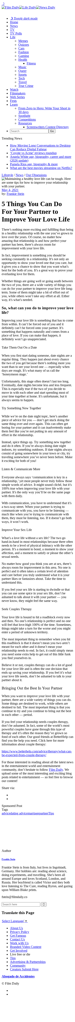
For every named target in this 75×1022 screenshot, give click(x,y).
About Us (16, 928)
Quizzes (23, 44)
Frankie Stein (15, 193)
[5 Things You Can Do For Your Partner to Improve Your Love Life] (30, 850)
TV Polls (16, 33)
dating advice (19, 813)
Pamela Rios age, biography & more (34, 164)
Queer (22, 71)
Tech (21, 78)
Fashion (23, 52)
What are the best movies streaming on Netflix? (41, 168)
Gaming (23, 56)
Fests (13, 101)
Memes (23, 41)
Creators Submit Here (24, 969)
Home (14, 22)
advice (6, 813)
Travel (22, 82)
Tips (51, 813)
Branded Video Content (25, 947)
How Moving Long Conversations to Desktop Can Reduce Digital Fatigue (40, 147)
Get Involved (18, 950)
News (14, 26)
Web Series (17, 97)
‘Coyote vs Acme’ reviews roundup (33, 153)
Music (22, 67)
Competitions (27, 119)
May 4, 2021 (10, 190)
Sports (22, 74)
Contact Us (17, 939)
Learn (14, 104)
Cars (21, 48)
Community (18, 965)
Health (22, 59)
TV (12, 29)
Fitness (31, 63)
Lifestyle (7, 175)
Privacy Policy (19, 932)
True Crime (25, 86)
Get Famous (18, 935)
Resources (25, 123)
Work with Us (19, 943)
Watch (14, 89)
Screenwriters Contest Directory (48, 127)
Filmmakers (17, 93)
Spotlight (24, 116)
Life (12, 37)
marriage (33, 813)
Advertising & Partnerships (28, 962)
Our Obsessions (36, 175)
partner (43, 813)
